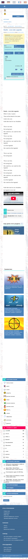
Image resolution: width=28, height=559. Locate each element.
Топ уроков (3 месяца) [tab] (13, 461)
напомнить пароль (7, 21)
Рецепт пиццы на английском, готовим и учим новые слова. (15, 476)
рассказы (8, 420)
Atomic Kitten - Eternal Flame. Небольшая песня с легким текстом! (14, 468)
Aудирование (6, 513)
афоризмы (9, 416)
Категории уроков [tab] (12, 379)
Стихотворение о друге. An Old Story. (14, 472)
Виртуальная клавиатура (9, 529)
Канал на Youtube (7, 547)
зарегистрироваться (9, 36)
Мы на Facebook (7, 551)
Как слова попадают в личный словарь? (12, 536)
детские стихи (10, 406)
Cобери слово (7, 511)
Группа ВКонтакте (7, 549)
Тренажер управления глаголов (10, 518)
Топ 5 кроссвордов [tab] (12, 485)
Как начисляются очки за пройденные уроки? (13, 540)
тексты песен (18, 26)
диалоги (8, 423)
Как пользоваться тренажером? (11, 538)
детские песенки (10, 396)
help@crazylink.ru (16, 555)
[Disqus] (14, 359)
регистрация (6, 19)
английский (11, 26)
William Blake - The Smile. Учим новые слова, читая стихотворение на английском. (14, 481)
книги (7, 386)
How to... (8, 409)
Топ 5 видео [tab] (10, 487)
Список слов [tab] (9, 210)
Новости (5, 527)
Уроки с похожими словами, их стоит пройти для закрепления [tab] (14, 213)
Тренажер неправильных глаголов (11, 516)
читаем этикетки (10, 403)
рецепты (8, 393)
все (22, 223)
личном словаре (8, 40)
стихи (7, 389)
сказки (8, 413)
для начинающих (10, 32)
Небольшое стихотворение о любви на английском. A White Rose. (15, 465)
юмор (7, 399)
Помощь (5, 525)
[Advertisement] (14, 95)
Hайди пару (6, 514)
